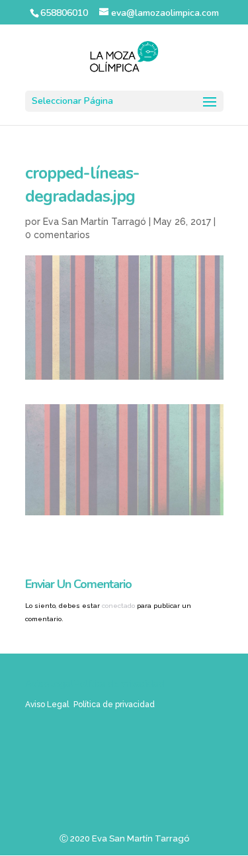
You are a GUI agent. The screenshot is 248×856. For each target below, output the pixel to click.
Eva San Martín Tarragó (94, 221)
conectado (118, 605)
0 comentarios (57, 235)
